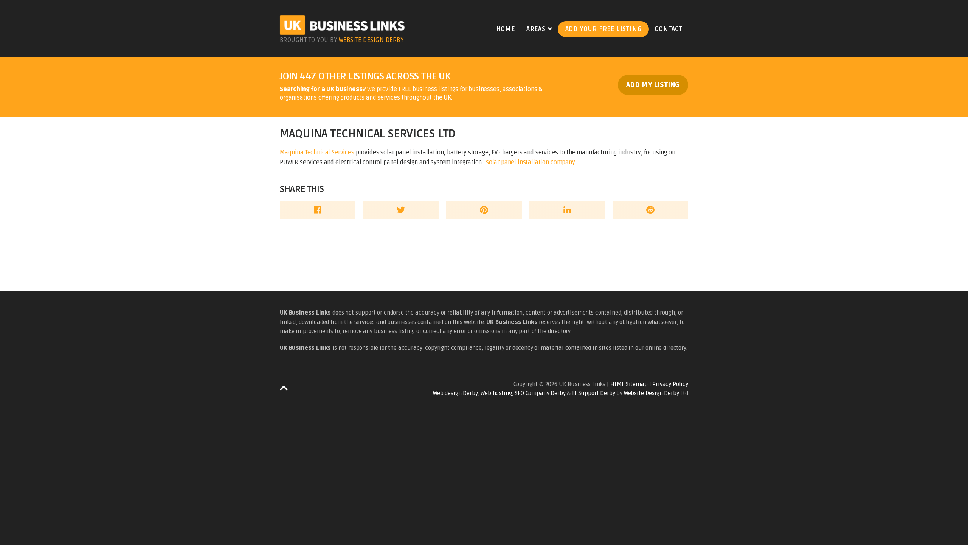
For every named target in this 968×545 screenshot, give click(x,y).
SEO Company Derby (540, 393)
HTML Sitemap (629, 384)
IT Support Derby (593, 393)
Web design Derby (455, 393)
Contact (669, 29)
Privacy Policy (670, 384)
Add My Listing (653, 85)
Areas (536, 29)
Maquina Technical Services (317, 152)
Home (505, 29)
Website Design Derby (371, 40)
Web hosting (496, 393)
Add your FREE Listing (603, 29)
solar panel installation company (530, 162)
